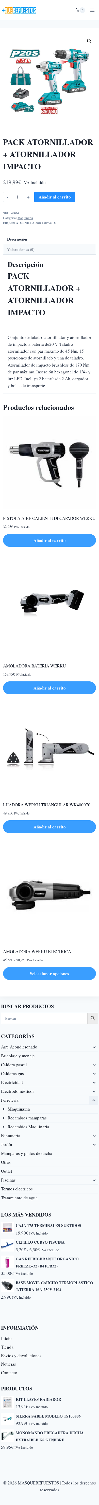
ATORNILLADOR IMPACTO (36, 223)
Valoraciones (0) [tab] (21, 249)
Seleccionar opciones (49, 973)
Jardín (6, 1144)
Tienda (7, 1347)
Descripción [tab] (17, 239)
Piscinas (8, 1180)
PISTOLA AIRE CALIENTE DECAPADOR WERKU (49, 518)
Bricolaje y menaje (18, 1056)
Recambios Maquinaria (28, 1127)
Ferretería (10, 1100)
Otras (6, 1162)
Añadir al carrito (55, 197)
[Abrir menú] (92, 10)
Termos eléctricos (17, 1189)
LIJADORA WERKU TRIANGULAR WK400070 (46, 805)
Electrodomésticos (17, 1091)
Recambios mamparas (27, 1118)
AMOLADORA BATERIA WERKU (34, 666)
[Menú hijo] (93, 1047)
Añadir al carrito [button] (50, 540)
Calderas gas (12, 1073)
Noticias (8, 1364)
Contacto (9, 1372)
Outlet (6, 1171)
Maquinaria (25, 218)
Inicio (6, 1338)
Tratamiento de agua (19, 1198)
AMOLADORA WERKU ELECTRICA (37, 951)
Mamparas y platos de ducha (26, 1153)
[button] (89, 41)
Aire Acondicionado (19, 1047)
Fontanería (10, 1135)
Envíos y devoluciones (21, 1355)
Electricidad (12, 1082)
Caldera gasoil (14, 1064)
